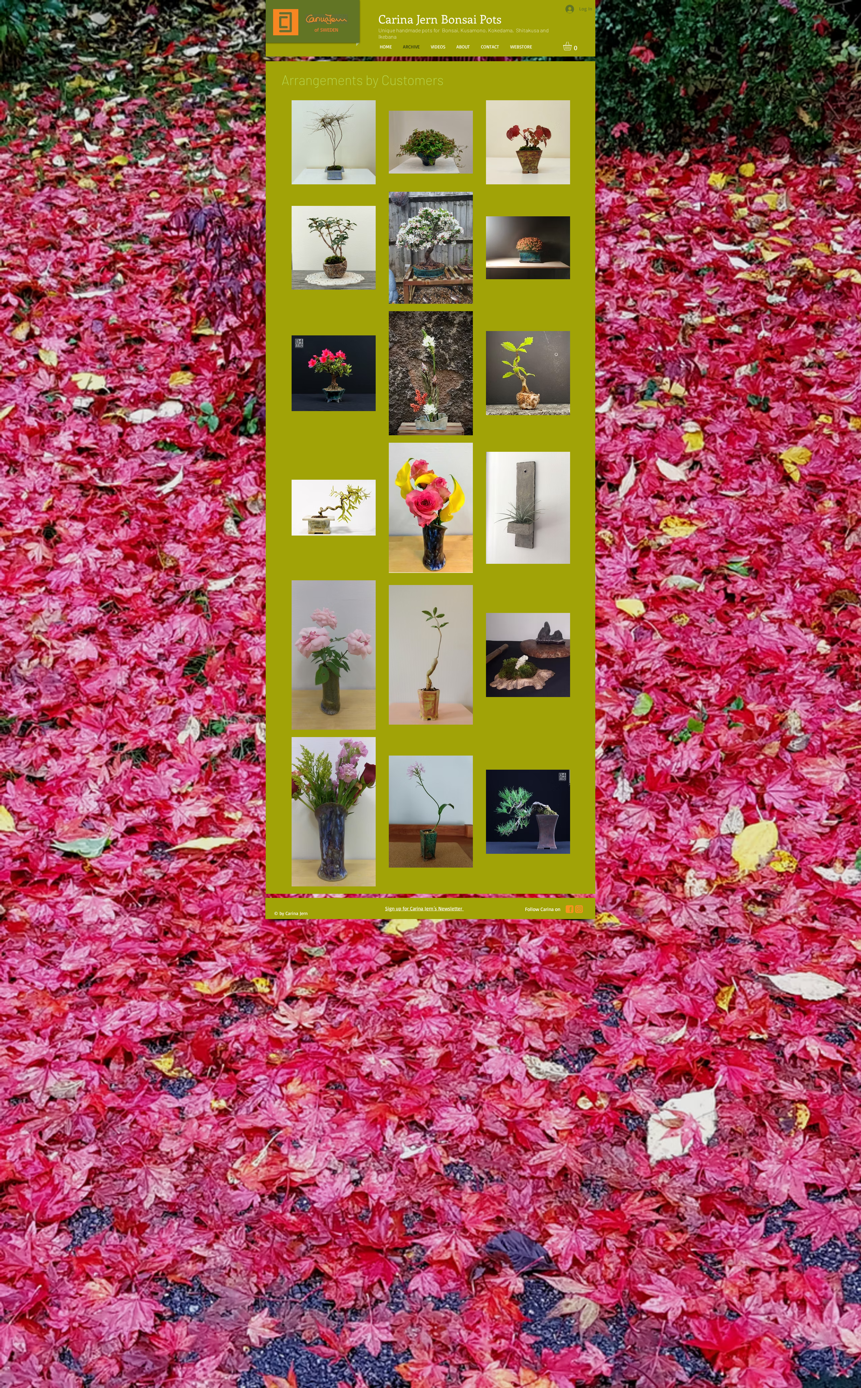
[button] (572, 46)
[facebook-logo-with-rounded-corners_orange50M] (569, 909)
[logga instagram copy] (579, 909)
